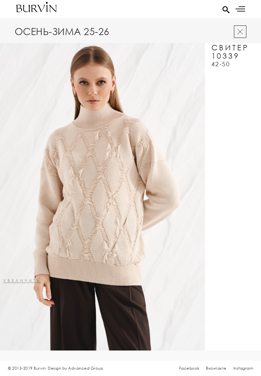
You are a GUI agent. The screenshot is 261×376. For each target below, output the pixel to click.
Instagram (243, 368)
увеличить (22, 281)
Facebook (189, 368)
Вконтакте (216, 368)
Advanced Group (85, 368)
